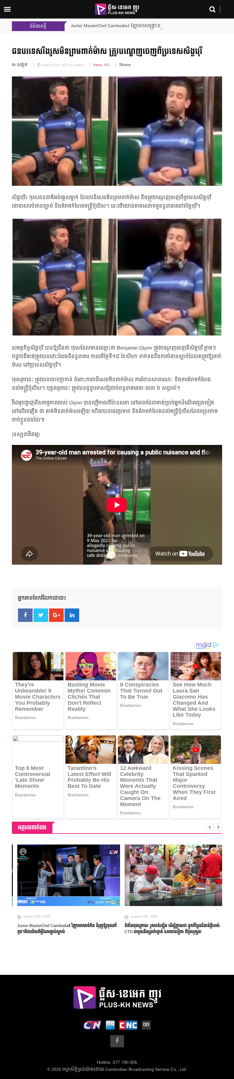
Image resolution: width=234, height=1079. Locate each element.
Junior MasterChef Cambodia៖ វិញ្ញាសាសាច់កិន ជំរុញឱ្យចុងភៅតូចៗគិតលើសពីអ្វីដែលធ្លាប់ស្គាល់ (61, 929)
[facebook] (117, 1041)
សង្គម (22, 65)
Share (125, 65)
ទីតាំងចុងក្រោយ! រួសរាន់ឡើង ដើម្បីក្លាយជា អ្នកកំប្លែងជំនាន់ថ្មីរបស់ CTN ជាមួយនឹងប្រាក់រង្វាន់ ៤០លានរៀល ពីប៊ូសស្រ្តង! (166, 929)
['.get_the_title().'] (63, 875)
